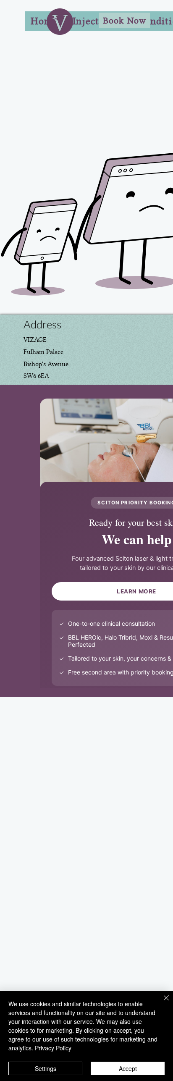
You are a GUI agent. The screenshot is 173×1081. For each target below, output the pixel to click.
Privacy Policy (53, 1048)
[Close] (161, 1003)
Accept (128, 1068)
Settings (45, 1068)
